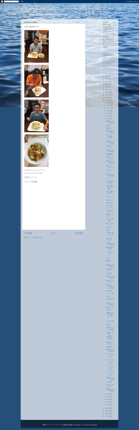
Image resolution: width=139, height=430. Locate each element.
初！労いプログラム (109, 210)
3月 (108, 399)
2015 (107, 408)
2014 (107, 411)
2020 (107, 89)
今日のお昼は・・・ (109, 299)
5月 (108, 394)
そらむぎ (108, 24)
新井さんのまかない (109, 157)
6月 (108, 119)
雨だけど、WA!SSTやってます (110, 286)
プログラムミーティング (109, 253)
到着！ (108, 230)
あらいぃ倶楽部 (109, 332)
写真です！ (109, 200)
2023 (107, 81)
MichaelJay (76, 425)
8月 (108, 113)
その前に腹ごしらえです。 (109, 234)
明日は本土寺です (109, 248)
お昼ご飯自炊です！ (109, 182)
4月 (108, 397)
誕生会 (108, 125)
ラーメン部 (109, 293)
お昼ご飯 (109, 273)
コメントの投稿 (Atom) (35, 237)
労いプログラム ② (109, 206)
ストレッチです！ (109, 196)
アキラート (109, 178)
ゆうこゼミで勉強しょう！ (109, 136)
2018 (107, 95)
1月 (108, 405)
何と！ (108, 258)
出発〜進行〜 (109, 239)
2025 (107, 76)
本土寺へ (109, 227)
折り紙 (108, 325)
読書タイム (109, 307)
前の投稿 (79, 233)
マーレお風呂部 (109, 219)
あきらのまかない (109, 146)
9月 (108, 111)
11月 (108, 105)
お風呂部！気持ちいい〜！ (109, 338)
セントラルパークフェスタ (109, 355)
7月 (108, 116)
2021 (107, 87)
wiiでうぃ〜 (110, 296)
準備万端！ (109, 346)
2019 (107, 92)
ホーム (54, 233)
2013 (107, 413)
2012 (107, 416)
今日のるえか (107, 68)
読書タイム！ (109, 261)
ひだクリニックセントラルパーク (108, 62)
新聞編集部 (109, 154)
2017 (107, 97)
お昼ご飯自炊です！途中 (109, 187)
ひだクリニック (108, 59)
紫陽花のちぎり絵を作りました (109, 315)
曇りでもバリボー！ (109, 166)
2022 (107, 84)
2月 (108, 402)
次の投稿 (28, 233)
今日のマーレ (32, 10)
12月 (108, 102)
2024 (107, 79)
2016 (107, 100)
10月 (108, 108)
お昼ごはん (109, 203)
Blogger (94, 425)
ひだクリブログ (108, 66)
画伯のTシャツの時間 (110, 122)
